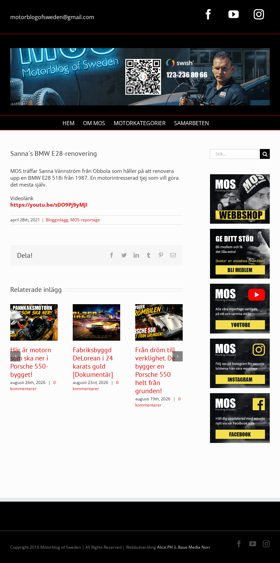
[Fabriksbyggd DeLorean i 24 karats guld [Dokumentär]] (96, 321)
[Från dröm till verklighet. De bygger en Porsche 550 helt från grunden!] (159, 321)
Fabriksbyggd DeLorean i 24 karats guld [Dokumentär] (93, 362)
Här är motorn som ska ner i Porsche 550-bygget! (30, 362)
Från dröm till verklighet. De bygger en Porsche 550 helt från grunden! (155, 370)
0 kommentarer (33, 385)
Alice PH (165, 547)
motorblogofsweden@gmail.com (52, 17)
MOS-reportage (85, 220)
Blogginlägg (57, 220)
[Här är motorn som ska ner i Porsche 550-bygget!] (34, 321)
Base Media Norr (194, 547)
